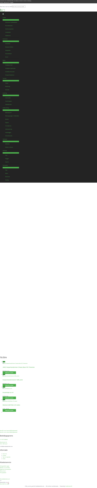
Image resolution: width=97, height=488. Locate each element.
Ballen (4, 60)
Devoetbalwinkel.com (5, 479)
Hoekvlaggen (8, 132)
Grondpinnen (8, 125)
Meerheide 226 (3, 442)
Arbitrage (5, 150)
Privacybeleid (3, 472)
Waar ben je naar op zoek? (6, 6)
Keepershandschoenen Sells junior (13, 380)
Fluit (6, 155)
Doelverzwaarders (9, 29)
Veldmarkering (8, 129)
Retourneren (3, 471)
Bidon (6, 173)
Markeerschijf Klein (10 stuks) (11, 405)
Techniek (7, 89)
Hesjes (6, 83)
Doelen (4, 17)
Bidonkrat (7, 176)
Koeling (7, 180)
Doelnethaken (8, 53)
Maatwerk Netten (9, 47)
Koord (6, 57)
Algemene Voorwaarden (5, 469)
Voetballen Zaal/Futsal (10, 68)
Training (4, 78)
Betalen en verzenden (5, 467)
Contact (1, 2)
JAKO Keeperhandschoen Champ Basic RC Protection (19, 367)
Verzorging (5, 165)
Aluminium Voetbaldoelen (11, 22)
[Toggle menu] (11, 20)
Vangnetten (7, 50)
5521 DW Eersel (3, 443)
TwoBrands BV (69, 486)
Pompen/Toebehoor (9, 75)
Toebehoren (8, 35)
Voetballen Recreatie (10, 71)
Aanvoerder (8, 97)
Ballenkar (7, 144)
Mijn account (6, 2)
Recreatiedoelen (9, 25)
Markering (7, 86)
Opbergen (5, 139)
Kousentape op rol (8, 392)
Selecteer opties (9, 372)
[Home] (11, 14)
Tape (6, 170)
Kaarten (7, 162)
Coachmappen (8, 101)
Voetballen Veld (8, 65)
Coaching (5, 93)
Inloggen (11, 2)
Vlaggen (7, 158)
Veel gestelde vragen (4, 466)
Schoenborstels (8, 135)
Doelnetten (5, 39)
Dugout (7, 122)
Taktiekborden (8, 104)
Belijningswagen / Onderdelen (12, 116)
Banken (7, 119)
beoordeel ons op (4, 484)
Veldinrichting (6, 107)
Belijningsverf (8, 112)
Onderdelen (8, 32)
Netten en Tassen (9, 147)
